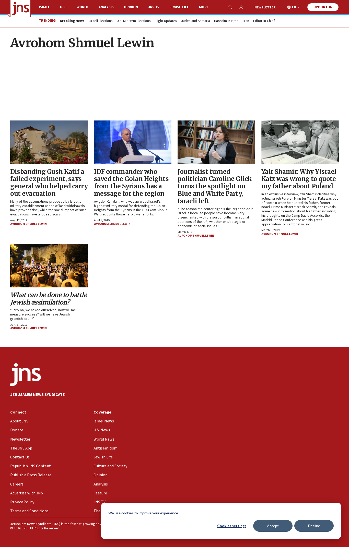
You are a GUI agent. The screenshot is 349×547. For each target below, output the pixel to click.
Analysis (106, 7)
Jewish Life (179, 7)
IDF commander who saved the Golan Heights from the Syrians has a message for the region (131, 183)
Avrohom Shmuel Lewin (28, 224)
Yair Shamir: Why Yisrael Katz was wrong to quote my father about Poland (298, 179)
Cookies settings (231, 526)
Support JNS (322, 7)
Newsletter (265, 7)
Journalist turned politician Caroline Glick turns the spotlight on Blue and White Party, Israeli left (215, 186)
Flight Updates (166, 21)
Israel (44, 7)
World (82, 7)
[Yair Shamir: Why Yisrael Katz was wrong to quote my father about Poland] (300, 142)
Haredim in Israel (226, 21)
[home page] (20, 8)
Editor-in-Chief (264, 21)
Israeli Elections (101, 21)
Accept (273, 526)
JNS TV (153, 7)
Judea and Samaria (195, 21)
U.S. (63, 7)
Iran (246, 21)
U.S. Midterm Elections (134, 21)
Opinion (131, 7)
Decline (314, 526)
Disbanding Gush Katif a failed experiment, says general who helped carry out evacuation (49, 183)
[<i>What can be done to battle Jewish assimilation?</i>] (49, 265)
